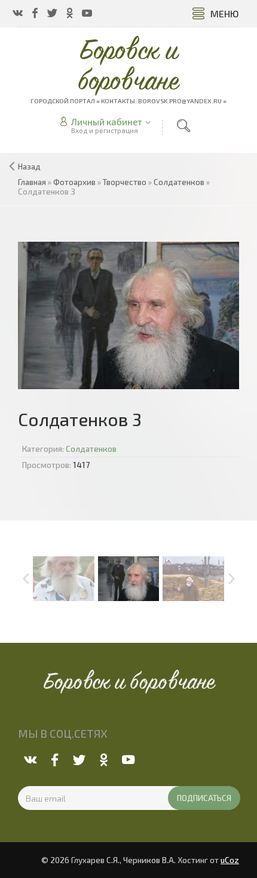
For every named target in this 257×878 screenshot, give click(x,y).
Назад (29, 166)
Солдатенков (91, 449)
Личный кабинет (106, 121)
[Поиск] (183, 126)
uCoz (230, 860)
